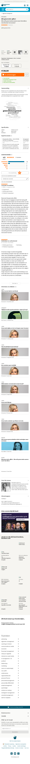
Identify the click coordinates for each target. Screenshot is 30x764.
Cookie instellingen (21, 746)
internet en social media (7, 656)
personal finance (5, 678)
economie (3, 648)
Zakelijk (3, 716)
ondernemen (4, 673)
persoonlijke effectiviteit (7, 683)
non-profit (4, 670)
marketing (4, 666)
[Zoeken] (27, 9)
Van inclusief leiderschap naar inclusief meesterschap (23, 606)
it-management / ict (6, 658)
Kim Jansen (3, 16)
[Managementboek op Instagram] (18, 753)
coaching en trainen (6, 644)
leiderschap (4, 663)
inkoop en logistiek (6, 653)
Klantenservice (5, 713)
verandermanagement (7, 695)
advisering (4, 639)
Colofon (5, 746)
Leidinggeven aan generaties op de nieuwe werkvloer (15, 517)
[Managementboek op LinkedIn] (12, 753)
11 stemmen (10, 25)
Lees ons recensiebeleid (6, 181)
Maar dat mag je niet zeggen (5, 581)
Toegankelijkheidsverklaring (7, 748)
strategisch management (7, 692)
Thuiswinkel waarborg (9, 744)
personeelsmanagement (7, 680)
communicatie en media (7, 646)
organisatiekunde (5, 675)
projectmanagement (6, 685)
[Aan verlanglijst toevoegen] (27, 74)
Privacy (9, 746)
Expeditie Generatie (6, 605)
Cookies (14, 746)
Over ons (27, 748)
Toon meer (14, 283)
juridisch (3, 661)
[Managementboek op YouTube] (15, 753)
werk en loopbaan (5, 697)
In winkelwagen (10, 75)
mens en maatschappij (7, 668)
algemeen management (7, 641)
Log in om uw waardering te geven (8, 175)
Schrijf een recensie (8, 178)
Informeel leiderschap (22, 557)
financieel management (7, 651)
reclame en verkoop (6, 690)
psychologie (4, 688)
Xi (19, 581)
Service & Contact (19, 748)
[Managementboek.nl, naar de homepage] (5, 6)
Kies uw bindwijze (5, 62)
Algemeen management (7, 13)
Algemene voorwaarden (20, 744)
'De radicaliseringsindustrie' (6, 557)
